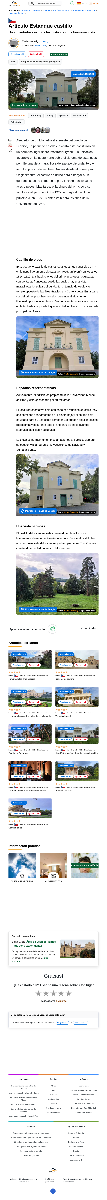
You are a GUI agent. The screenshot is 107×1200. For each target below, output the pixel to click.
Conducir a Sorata (84, 1113)
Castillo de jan (15, 828)
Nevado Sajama (76, 1146)
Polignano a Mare (76, 1142)
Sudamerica (53, 1099)
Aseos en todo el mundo (31, 1151)
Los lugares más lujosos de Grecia (31, 1146)
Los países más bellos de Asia (23, 1104)
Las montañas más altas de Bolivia (23, 1087)
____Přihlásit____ (72, 3)
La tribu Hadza (83, 1099)
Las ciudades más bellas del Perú (23, 1116)
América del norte (53, 1108)
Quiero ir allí (36, 54)
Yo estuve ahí (17, 54)
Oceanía (53, 1104)
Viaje (13, 62)
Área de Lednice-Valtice (28, 675)
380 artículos (40, 45)
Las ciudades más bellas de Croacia (23, 1110)
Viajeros (13, 1179)
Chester (76, 1151)
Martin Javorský (71, 374)
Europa (10, 675)
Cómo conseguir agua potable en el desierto (31, 1138)
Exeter (76, 1138)
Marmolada (83, 1086)
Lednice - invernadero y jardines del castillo (29, 716)
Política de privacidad (49, 1180)
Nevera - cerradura (64, 679)
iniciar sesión (81, 1023)
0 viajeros (61, 1001)
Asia (53, 1090)
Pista (44, 41)
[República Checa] (17, 675)
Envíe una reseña (59, 54)
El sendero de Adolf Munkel (83, 1108)
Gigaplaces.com (14, 3)
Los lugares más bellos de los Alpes (23, 1098)
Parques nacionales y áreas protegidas (40, 62)
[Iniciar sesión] (52, 629)
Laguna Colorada (76, 1133)
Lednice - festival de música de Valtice (27, 790)
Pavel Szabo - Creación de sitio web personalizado (77, 1180)
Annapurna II (76, 1160)
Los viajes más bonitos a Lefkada (23, 1093)
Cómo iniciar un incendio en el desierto (31, 1142)
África (53, 1086)
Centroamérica (53, 1113)
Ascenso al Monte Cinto (83, 1095)
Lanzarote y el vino (31, 1155)
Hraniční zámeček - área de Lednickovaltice (76, 753)
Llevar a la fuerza (76, 1155)
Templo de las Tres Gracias (21, 679)
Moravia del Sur (42, 675)
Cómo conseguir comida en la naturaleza (31, 1133)
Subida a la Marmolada (83, 1104)
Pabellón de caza (63, 790)
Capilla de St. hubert (18, 753)
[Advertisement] (57, 232)
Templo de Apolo (63, 716)
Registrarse (62, 1023)
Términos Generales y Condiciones (28, 1180)
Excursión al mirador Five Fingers (84, 1090)
